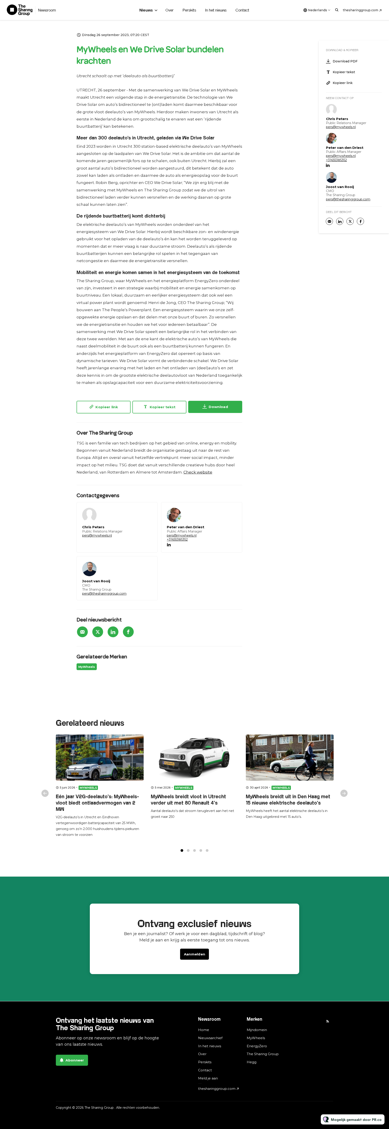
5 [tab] (207, 850)
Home (203, 1030)
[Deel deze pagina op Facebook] (128, 631)
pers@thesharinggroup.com (104, 594)
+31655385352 (177, 539)
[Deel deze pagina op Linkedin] (113, 631)
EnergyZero (257, 1046)
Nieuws (146, 10)
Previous (45, 793)
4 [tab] (200, 850)
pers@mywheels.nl (97, 535)
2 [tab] (188, 850)
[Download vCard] (149, 510)
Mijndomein (257, 1030)
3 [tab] (194, 850)
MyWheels (86, 667)
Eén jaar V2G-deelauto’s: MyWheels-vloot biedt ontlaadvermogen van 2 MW (97, 803)
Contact (242, 10)
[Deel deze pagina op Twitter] (97, 631)
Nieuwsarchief (210, 1038)
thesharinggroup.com (360, 10)
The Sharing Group (263, 1054)
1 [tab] (182, 850)
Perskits (189, 10)
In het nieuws (215, 10)
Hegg (251, 1062)
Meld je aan (208, 1078)
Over (169, 10)
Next (344, 793)
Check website (197, 472)
